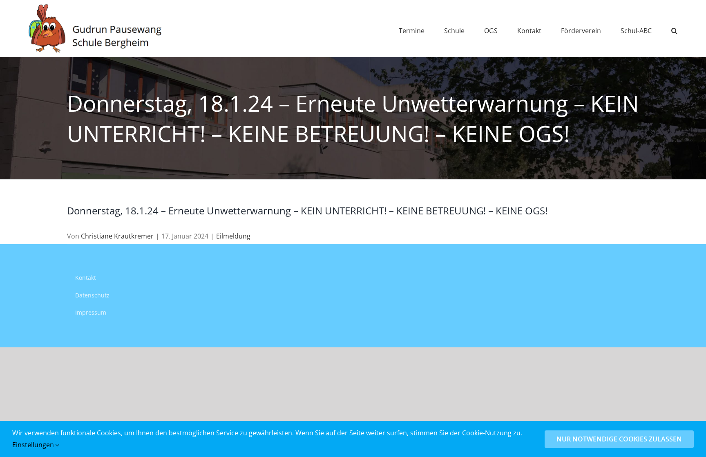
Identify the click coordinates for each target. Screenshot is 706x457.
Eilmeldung (233, 236)
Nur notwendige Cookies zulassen (619, 438)
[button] (674, 28)
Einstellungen (34, 444)
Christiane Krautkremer (117, 236)
